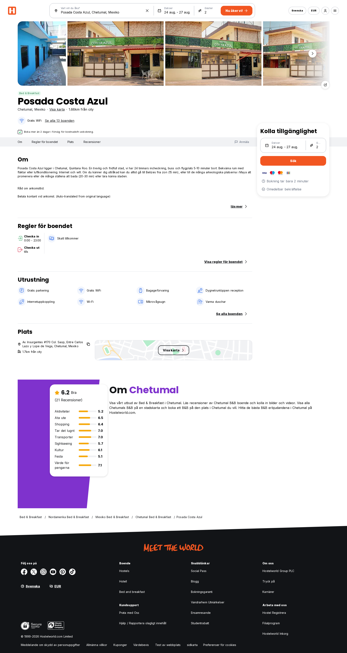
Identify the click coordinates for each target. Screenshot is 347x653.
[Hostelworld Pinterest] (62, 572)
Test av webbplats (168, 645)
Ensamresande (201, 612)
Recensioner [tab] (92, 142)
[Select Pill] (325, 11)
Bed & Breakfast (29, 93)
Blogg (195, 581)
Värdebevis (141, 645)
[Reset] (147, 10)
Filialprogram (271, 623)
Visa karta (57, 109)
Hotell (123, 581)
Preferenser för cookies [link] (219, 645)
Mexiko (39, 109)
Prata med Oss (129, 612)
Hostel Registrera (274, 612)
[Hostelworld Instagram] (43, 572)
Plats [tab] (70, 142)
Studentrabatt (200, 623)
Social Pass (198, 571)
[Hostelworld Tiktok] (72, 572)
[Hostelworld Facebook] (24, 572)
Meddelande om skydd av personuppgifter (50, 645)
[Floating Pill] (312, 53)
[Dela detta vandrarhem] (325, 85)
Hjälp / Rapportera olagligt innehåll (142, 623)
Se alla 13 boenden (59, 121)
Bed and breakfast (132, 591)
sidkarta (192, 645)
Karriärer (268, 591)
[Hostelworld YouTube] (53, 572)
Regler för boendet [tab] (45, 142)
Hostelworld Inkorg (275, 633)
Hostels (124, 571)
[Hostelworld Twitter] (34, 572)
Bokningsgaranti (202, 591)
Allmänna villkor (96, 645)
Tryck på (268, 581)
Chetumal (25, 109)
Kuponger (120, 645)
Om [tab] (20, 142)
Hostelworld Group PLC (278, 571)
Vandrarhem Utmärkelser (207, 602)
